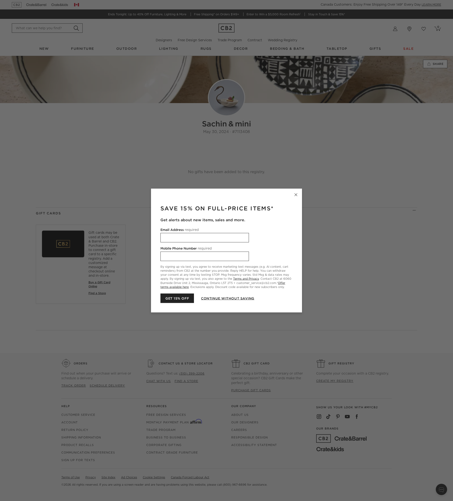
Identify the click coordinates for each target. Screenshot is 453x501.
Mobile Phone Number (186, 248)
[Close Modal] (296, 195)
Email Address (179, 230)
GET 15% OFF (177, 298)
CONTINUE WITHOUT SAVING (227, 298)
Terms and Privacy (246, 278)
